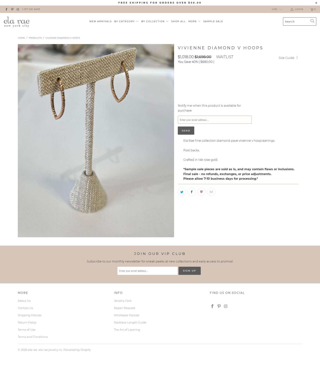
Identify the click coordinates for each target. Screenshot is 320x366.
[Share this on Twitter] (182, 192)
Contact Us (25, 308)
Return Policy (27, 322)
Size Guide (287, 58)
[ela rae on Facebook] (6, 9)
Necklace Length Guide (130, 322)
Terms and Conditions (33, 337)
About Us (24, 300)
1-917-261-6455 (31, 9)
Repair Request (124, 308)
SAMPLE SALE (213, 21)
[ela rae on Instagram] (17, 9)
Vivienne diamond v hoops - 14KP (204, 77)
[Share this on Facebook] (192, 192)
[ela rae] (17, 21)
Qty (180, 87)
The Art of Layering (127, 329)
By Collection (153, 21)
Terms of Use (26, 329)
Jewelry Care (122, 300)
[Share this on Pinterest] (201, 192)
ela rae (32, 350)
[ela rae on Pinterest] (12, 9)
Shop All (178, 21)
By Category (125, 21)
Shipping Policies (29, 315)
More (193, 21)
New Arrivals (100, 21)
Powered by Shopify (77, 350)
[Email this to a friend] (211, 192)
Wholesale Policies (126, 315)
